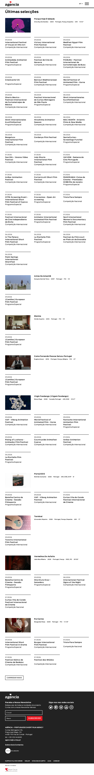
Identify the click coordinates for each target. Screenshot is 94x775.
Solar (27, 761)
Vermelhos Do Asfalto (44, 556)
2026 (46, 399)
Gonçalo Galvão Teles (41, 279)
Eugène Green (39, 359)
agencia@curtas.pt (13, 740)
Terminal (38, 516)
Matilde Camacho (40, 476)
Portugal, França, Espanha (64, 21)
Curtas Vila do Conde (13, 761)
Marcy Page (38, 399)
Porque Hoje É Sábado (44, 19)
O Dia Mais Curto (38, 761)
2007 (53, 279)
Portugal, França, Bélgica (59, 359)
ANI (76, 21)
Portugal (59, 279)
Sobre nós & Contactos (14, 745)
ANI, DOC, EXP (66, 476)
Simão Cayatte (39, 319)
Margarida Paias (39, 622)
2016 (48, 319)
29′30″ (76, 559)
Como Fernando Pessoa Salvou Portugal (53, 356)
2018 (47, 359)
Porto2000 (39, 474)
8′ (73, 476)
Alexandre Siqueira (40, 519)
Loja (49, 761)
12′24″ (81, 21)
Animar (56, 761)
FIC (65, 279)
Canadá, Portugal (55, 399)
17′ (79, 519)
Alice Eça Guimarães (41, 21)
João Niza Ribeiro (40, 559)
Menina (37, 316)
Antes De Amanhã (42, 276)
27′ (75, 359)
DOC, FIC (69, 559)
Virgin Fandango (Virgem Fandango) (51, 396)
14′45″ (66, 622)
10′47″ (73, 399)
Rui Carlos (39, 619)
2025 (52, 21)
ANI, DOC (66, 399)
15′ (64, 319)
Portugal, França (58, 559)
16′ (69, 279)
